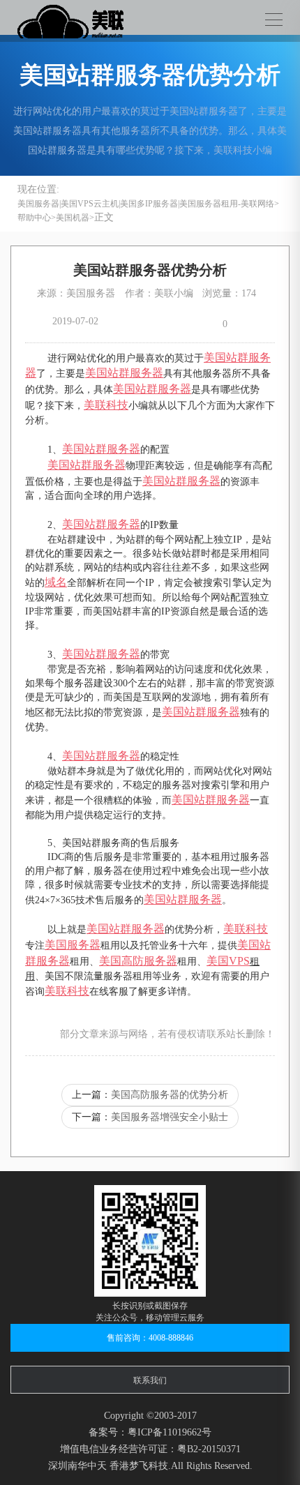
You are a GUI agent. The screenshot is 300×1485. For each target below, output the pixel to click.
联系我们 (150, 1380)
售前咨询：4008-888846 (150, 1338)
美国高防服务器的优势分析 (169, 1095)
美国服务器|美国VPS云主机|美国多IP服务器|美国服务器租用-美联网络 (145, 204)
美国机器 (72, 218)
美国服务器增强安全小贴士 (169, 1117)
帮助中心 (34, 218)
